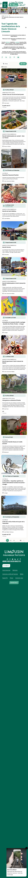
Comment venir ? (14, 582)
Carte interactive (6, 570)
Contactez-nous (19, 578)
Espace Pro (5, 578)
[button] (20, 4)
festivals (7, 42)
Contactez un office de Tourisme (10, 574)
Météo (21, 574)
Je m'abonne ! (6, 565)
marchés (17, 42)
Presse (11, 578)
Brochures (15, 570)
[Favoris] (25, 4)
